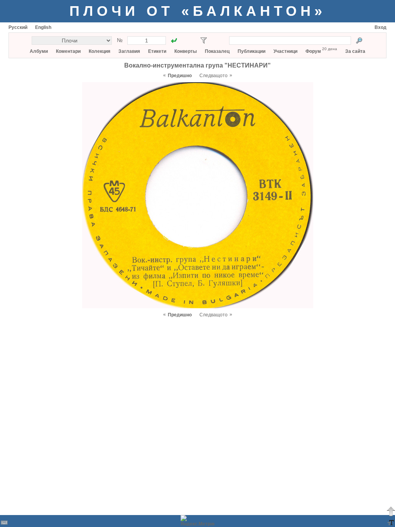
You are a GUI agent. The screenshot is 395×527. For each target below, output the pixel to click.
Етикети (157, 51)
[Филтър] (203, 40)
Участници (285, 51)
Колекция (99, 51)
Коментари (68, 51)
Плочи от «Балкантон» (197, 11)
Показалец (217, 51)
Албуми (39, 51)
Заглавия (129, 51)
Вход (381, 27)
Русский (17, 27)
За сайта (355, 51)
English (43, 27)
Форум (313, 51)
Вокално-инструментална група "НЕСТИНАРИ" (197, 65)
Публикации (251, 51)
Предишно (180, 75)
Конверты (185, 51)
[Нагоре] (391, 511)
